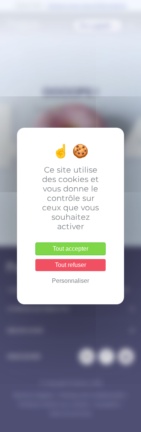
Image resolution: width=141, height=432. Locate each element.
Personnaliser (70, 281)
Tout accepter (70, 248)
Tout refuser (70, 265)
